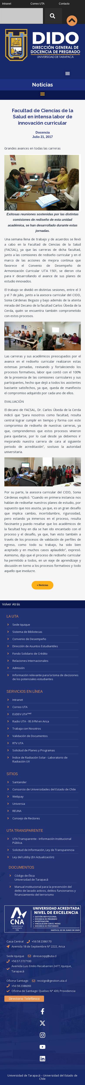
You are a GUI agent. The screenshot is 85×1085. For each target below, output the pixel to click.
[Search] (53, 16)
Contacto (64, 3)
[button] (67, 73)
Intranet (6, 3)
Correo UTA (37, 3)
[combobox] (21, 16)
